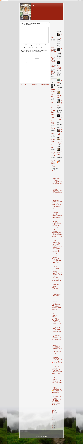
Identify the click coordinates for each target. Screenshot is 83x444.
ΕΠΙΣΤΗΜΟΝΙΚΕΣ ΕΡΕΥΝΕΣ (53, 51)
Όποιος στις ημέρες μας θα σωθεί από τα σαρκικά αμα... (56, 339)
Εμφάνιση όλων (54, 166)
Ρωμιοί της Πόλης (52, 102)
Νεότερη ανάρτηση (24, 84)
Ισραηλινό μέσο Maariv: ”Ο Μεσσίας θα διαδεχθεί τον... (57, 384)
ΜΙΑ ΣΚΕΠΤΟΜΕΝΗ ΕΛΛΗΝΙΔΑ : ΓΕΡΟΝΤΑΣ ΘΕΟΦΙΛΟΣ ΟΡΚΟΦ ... (57, 359)
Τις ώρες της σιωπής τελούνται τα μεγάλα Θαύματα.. (56, 398)
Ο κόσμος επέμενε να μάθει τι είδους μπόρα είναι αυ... (57, 189)
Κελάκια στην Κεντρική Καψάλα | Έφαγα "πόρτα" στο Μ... (56, 178)
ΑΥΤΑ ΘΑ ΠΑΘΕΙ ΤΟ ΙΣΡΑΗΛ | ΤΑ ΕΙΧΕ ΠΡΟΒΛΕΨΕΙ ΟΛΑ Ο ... (56, 284)
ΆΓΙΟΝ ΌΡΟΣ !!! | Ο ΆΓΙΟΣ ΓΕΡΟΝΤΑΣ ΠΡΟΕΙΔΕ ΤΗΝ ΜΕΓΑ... (56, 328)
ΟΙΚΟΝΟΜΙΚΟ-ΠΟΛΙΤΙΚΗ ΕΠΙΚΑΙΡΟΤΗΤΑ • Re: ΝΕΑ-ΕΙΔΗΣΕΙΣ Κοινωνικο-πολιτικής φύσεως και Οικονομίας (53, 115)
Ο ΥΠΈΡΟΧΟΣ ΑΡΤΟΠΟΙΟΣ (53, 129)
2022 (52, 416)
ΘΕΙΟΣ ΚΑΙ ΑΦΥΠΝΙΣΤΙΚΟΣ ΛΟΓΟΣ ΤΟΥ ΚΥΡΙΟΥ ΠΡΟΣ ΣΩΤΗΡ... (57, 396)
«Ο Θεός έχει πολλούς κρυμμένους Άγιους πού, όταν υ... (57, 379)
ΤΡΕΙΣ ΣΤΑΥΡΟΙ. (54, 316)
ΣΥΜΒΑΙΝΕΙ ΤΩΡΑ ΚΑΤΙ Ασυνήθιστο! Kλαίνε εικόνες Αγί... (57, 382)
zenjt (58, 162)
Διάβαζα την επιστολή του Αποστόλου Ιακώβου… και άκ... (56, 277)
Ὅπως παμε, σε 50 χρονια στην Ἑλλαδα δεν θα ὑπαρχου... (56, 338)
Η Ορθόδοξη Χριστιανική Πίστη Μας (53, 111)
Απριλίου (53, 410)
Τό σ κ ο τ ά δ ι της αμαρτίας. (56, 350)
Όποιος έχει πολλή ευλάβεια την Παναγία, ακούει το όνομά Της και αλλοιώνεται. (53, 155)
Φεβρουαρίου (54, 412)
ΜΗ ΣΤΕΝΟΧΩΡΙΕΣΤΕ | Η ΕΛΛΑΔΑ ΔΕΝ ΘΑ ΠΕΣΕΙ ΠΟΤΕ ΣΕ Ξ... (57, 297)
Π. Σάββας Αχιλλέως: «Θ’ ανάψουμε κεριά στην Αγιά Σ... (57, 394)
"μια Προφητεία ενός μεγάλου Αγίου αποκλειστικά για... (57, 381)
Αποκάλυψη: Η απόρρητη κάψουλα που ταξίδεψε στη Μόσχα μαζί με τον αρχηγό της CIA (53, 105)
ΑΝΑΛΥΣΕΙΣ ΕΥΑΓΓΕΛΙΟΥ (52, 35)
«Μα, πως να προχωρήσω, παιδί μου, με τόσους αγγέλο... (56, 280)
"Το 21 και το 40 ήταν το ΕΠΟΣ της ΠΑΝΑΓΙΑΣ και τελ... (57, 235)
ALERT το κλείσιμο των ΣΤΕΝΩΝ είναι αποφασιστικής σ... (56, 323)
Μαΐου (53, 409)
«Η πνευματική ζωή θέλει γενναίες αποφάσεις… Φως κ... (56, 264)
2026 (52, 169)
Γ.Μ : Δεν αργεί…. (54, 269)
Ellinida (59, 161)
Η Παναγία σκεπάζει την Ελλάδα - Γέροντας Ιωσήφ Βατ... (56, 219)
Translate (54, 79)
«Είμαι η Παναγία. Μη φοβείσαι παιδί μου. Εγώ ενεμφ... (57, 214)
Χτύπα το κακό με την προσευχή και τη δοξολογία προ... (57, 229)
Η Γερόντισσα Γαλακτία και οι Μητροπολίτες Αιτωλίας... (56, 208)
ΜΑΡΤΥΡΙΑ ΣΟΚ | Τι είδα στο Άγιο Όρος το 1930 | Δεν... (56, 400)
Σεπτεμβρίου (54, 404)
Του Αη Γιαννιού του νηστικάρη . (53, 134)
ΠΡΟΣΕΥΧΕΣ (52, 68)
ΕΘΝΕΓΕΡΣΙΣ (53, 89)
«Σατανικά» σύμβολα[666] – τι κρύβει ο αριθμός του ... (56, 309)
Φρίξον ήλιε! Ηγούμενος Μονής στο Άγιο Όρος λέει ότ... (57, 377)
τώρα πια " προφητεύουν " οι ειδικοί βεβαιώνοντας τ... (57, 231)
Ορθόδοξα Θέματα (27, 5)
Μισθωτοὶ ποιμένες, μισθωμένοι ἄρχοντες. (52, 147)
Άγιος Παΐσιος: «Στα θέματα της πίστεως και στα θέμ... (56, 212)
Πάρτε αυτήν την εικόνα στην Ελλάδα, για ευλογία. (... (56, 345)
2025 (52, 170)
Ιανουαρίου (54, 413)
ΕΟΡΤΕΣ (52, 50)
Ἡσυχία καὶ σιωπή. (54, 290)
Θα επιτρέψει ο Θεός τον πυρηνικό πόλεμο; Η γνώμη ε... (57, 273)
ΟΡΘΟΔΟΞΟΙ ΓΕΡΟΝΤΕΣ (53, 65)
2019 (52, 419)
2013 (52, 426)
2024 (52, 171)
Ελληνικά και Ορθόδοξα (53, 145)
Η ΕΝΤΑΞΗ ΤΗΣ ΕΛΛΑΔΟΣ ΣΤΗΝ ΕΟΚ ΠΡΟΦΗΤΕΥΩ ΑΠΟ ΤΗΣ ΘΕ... (56, 336)
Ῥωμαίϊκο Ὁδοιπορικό (53, 138)
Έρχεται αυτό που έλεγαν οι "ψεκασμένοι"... (56, 333)
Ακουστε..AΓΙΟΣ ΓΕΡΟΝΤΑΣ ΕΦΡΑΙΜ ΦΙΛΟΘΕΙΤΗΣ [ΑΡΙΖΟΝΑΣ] (56, 387)
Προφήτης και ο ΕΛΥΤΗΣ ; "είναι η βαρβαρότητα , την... (56, 357)
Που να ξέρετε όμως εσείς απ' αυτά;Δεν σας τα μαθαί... (56, 375)
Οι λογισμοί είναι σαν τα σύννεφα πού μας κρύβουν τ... (56, 261)
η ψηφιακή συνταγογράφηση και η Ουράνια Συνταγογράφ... (56, 366)
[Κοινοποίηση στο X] (36, 58)
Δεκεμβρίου (54, 172)
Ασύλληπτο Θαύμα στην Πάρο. (56, 250)
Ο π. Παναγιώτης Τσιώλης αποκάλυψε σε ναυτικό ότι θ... (56, 294)
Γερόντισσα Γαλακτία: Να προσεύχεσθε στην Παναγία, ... (56, 295)
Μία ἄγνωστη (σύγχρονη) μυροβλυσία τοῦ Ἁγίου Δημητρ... (57, 242)
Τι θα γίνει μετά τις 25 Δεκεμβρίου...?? (55, 286)
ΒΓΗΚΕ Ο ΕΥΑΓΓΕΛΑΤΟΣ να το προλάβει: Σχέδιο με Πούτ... (56, 373)
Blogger (46, 436)
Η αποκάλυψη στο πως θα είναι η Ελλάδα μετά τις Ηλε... (56, 353)
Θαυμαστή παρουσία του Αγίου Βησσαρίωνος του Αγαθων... (56, 341)
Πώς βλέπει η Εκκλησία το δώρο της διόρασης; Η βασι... (57, 182)
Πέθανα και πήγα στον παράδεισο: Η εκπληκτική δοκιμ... (57, 311)
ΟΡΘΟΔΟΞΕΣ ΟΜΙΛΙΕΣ (53, 60)
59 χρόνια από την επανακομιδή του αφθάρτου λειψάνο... (57, 238)
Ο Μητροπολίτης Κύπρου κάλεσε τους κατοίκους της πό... (56, 217)
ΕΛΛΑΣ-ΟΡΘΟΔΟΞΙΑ (53, 160)
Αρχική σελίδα (34, 84)
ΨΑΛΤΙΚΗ (52, 71)
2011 (52, 428)
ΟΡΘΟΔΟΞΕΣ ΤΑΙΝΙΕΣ (53, 61)
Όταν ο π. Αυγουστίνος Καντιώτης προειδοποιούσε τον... (57, 266)
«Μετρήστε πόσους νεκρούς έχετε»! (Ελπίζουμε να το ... (57, 331)
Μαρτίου (53, 411)
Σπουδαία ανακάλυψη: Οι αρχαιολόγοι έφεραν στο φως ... (56, 389)
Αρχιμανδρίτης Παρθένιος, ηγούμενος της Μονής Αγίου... (56, 262)
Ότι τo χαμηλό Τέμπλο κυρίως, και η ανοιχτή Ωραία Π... (57, 329)
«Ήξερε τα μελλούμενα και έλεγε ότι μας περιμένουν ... (57, 364)
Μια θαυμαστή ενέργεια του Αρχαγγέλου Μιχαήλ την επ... (56, 210)
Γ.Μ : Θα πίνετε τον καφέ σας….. (56, 361)
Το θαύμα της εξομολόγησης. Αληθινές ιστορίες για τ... (56, 225)
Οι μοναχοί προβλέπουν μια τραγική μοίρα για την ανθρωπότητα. (53, 123)
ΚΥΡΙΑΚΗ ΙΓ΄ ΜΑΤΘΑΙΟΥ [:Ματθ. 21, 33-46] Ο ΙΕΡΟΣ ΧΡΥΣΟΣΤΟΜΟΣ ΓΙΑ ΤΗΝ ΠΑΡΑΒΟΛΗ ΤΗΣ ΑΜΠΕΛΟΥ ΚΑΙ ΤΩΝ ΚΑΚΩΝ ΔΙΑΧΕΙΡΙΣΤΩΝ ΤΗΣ (53, 94)
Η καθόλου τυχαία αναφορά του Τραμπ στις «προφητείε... (56, 196)
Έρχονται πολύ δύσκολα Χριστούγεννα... (55, 257)
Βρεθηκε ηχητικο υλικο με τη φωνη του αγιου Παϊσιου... (57, 288)
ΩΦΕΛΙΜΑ (52, 72)
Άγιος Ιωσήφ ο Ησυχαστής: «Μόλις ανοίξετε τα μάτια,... (57, 301)
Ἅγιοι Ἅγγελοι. (54, 276)
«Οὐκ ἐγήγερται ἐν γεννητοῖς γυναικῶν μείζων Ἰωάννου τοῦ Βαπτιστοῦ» (53, 141)
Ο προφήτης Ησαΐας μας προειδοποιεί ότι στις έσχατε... (56, 185)
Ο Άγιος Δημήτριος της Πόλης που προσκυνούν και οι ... (57, 274)
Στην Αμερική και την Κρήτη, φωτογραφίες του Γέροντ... (56, 187)
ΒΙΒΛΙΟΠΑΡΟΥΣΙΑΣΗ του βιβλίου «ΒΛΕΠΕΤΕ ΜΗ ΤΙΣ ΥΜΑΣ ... (56, 370)
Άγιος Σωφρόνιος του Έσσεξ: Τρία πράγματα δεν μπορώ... (57, 372)
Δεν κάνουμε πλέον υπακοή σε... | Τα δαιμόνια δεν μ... (56, 325)
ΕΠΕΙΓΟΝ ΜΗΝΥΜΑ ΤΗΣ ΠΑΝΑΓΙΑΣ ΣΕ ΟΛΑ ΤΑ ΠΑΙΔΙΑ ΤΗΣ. (57, 236)
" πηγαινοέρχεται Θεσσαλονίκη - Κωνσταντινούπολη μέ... (56, 248)
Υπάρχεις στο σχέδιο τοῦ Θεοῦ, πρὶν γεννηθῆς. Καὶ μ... (57, 315)
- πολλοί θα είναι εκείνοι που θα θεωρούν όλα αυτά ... (56, 194)
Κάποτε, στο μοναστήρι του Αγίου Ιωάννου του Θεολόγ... (56, 200)
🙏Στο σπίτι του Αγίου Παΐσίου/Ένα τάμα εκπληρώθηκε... (57, 390)
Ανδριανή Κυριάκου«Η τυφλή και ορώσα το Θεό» (56, 205)
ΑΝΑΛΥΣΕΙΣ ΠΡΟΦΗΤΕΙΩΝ (53, 38)
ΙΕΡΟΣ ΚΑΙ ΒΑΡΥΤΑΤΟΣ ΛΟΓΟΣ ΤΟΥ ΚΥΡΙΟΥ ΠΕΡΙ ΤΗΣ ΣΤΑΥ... (57, 233)
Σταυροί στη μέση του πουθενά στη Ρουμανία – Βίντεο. (57, 255)
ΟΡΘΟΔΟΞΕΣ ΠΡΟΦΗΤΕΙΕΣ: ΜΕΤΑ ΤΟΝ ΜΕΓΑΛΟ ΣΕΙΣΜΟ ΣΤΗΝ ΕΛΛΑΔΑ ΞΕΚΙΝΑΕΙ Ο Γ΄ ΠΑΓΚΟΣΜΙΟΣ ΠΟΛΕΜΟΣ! (59, 65)
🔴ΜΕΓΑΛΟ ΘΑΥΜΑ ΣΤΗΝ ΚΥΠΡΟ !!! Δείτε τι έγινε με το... (57, 362)
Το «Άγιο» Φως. (54, 245)
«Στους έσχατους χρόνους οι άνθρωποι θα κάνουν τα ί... (56, 355)
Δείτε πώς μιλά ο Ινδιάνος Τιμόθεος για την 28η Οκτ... (57, 192)
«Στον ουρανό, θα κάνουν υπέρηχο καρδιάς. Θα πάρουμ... (57, 240)
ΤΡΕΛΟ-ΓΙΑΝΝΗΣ (52, 133)
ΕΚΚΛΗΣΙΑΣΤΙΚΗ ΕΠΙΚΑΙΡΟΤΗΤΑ (53, 47)
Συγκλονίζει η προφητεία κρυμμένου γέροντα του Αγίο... (57, 368)
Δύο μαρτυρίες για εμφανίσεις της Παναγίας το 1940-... (56, 224)
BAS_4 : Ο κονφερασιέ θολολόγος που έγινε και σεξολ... (56, 203)
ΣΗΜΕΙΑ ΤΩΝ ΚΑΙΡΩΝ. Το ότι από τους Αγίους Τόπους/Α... (57, 306)
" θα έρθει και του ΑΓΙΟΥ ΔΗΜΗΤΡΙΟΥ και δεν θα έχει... (56, 282)
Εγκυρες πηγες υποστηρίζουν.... (56, 403)
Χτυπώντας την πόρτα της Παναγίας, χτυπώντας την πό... (56, 227)
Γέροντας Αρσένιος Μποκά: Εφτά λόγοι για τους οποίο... (56, 343)
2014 (52, 425)
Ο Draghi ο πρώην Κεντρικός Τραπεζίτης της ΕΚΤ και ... (56, 321)
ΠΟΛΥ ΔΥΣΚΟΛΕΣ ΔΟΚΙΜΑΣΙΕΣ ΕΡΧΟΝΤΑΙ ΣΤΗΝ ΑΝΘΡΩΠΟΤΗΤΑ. (56, 222)
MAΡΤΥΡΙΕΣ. (52, 73)
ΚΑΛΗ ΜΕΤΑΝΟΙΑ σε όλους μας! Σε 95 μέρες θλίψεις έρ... (57, 271)
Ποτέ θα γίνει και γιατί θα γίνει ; (56, 304)
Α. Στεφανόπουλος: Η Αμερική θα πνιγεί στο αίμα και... (56, 320)
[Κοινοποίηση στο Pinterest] (38, 58)
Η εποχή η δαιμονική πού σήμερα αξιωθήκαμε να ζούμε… (56, 313)
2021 (52, 417)
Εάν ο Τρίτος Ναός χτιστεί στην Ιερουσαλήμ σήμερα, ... (56, 308)
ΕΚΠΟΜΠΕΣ (52, 49)
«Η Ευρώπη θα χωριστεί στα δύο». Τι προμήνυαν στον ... (57, 180)
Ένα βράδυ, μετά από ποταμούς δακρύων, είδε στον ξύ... (56, 351)
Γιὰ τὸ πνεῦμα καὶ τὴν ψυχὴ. (56, 279)
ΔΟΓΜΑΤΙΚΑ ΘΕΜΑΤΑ (52, 44)
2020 (52, 418)
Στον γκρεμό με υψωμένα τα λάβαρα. (57, 201)
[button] (36, 35)
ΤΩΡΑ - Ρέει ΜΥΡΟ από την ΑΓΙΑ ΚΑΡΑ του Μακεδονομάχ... (56, 268)
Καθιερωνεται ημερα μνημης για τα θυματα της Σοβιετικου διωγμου (53, 162)
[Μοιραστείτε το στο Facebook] (37, 58)
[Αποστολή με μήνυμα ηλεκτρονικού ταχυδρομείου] (35, 58)
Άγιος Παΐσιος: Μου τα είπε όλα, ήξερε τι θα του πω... (56, 318)
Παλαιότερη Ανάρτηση (45, 84)
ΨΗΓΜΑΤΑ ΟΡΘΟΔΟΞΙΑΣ (53, 152)
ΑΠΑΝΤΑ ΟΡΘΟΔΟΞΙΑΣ (53, 128)
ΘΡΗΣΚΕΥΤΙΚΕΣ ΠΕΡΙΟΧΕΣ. (53, 54)
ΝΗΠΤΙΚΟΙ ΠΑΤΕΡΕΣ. (52, 57)
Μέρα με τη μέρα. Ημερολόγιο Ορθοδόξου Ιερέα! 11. (56, 401)
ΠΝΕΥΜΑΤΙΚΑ (25, 59)
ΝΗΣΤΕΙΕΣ (52, 58)
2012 (52, 427)
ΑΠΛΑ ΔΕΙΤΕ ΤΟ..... (55, 289)
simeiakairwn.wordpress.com (25, 56)
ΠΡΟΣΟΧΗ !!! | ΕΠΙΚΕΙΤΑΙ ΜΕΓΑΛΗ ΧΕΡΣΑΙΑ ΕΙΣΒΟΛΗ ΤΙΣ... (57, 191)
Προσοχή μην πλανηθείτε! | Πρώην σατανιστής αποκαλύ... (57, 244)
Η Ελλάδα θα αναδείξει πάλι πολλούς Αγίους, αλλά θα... (57, 348)
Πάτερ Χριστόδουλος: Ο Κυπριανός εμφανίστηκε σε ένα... (57, 259)
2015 (52, 424)
